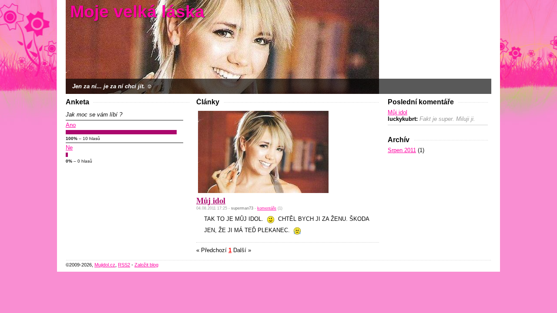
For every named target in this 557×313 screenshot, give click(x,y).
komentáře (266, 208)
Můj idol (397, 112)
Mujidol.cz (104, 264)
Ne (69, 147)
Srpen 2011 (402, 150)
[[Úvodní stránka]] (222, 46)
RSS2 (124, 264)
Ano (71, 125)
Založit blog (146, 264)
